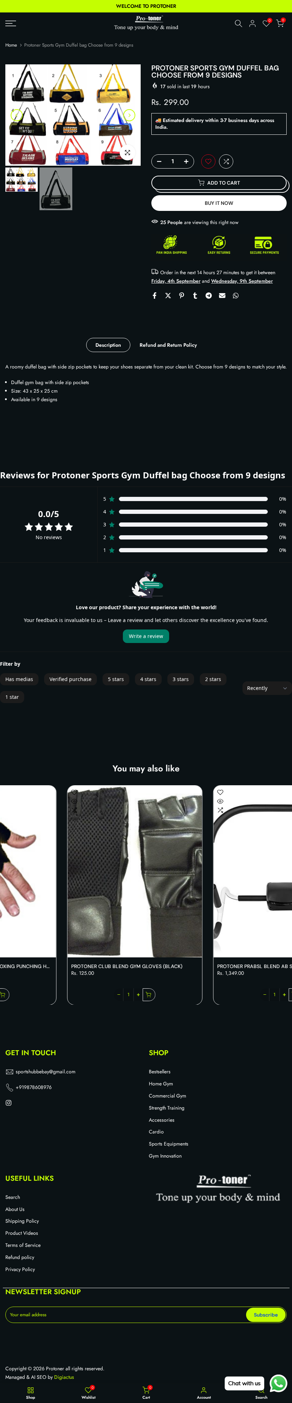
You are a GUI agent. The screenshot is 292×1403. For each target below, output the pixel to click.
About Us (15, 1209)
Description (108, 345)
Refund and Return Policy (168, 345)
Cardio (156, 1131)
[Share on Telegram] (208, 295)
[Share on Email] (222, 295)
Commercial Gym (167, 1096)
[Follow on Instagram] (8, 1103)
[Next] (129, 115)
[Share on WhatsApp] (236, 295)
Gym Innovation (165, 1156)
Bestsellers (160, 1071)
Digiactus (64, 1377)
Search (12, 1197)
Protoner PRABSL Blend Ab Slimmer (60, 966)
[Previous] (17, 115)
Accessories (161, 1120)
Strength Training (166, 1108)
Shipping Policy (22, 1221)
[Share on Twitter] (168, 295)
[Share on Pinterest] (181, 295)
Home (11, 45)
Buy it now (219, 203)
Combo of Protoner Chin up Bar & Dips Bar (216, 966)
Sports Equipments (168, 1144)
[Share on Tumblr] (195, 295)
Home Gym (161, 1083)
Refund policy (19, 1257)
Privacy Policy (20, 1269)
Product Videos (21, 1233)
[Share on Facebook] (154, 295)
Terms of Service (23, 1245)
